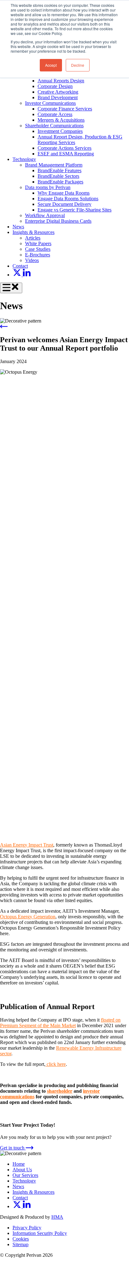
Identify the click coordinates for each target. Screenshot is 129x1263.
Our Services (25, 1175)
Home (19, 1164)
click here (55, 1064)
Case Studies (37, 249)
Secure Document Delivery (64, 204)
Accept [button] (51, 65)
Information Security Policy (40, 1233)
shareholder (59, 1091)
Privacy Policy (27, 1227)
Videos (32, 260)
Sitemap (20, 1244)
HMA (57, 1217)
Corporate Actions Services (64, 148)
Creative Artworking (58, 92)
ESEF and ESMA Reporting (66, 153)
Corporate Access (55, 114)
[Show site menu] (11, 288)
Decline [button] (77, 65)
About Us (22, 1169)
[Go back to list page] (4, 326)
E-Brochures (37, 254)
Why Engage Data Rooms (64, 193)
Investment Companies (60, 131)
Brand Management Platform (53, 165)
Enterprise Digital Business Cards (58, 221)
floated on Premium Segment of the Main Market (60, 1022)
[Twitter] (18, 274)
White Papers (38, 243)
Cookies (21, 1238)
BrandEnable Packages (60, 181)
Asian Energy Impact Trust (26, 845)
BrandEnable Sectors (58, 176)
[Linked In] (27, 274)
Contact (20, 266)
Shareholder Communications (54, 125)
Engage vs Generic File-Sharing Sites (74, 209)
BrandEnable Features (59, 170)
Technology (24, 159)
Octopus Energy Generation (27, 916)
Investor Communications (50, 103)
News (18, 226)
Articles (32, 237)
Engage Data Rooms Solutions (68, 198)
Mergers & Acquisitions (61, 120)
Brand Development (58, 97)
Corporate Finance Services (65, 108)
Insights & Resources (33, 232)
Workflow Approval (45, 215)
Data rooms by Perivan (47, 187)
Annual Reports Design (61, 80)
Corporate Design (55, 86)
